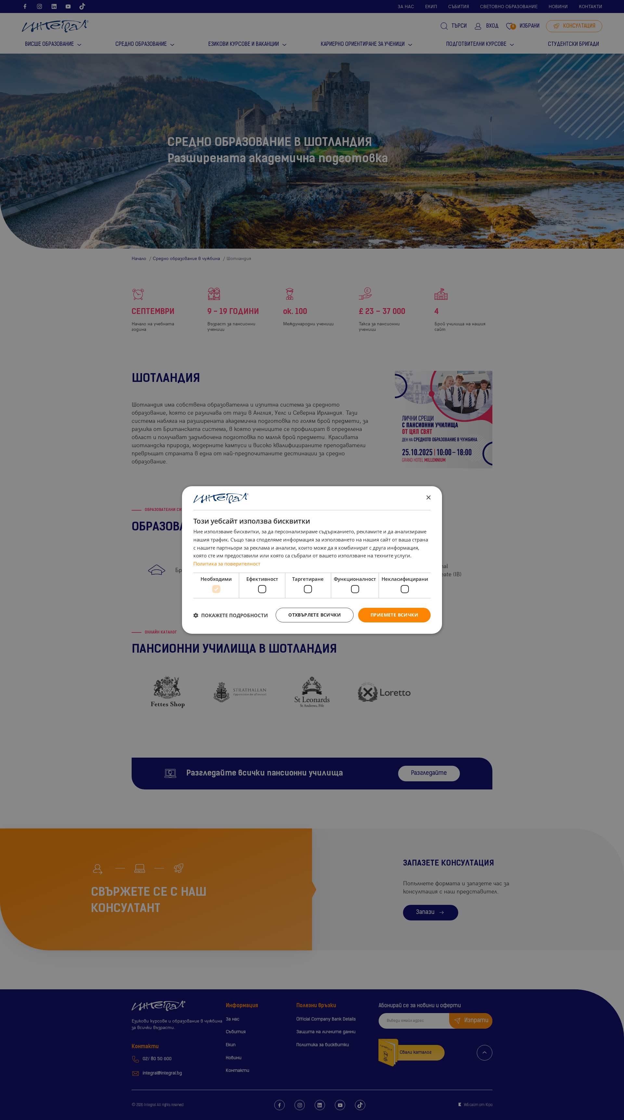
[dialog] (312, 560)
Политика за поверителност (226, 563)
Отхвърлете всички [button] (314, 615)
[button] (230, 615)
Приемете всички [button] (394, 615)
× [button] (428, 497)
